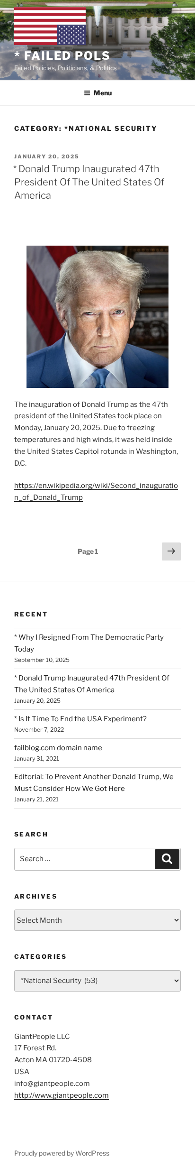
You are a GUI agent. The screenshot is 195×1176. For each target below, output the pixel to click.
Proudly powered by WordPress (61, 1153)
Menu (103, 93)
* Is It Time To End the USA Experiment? (80, 719)
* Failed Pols (62, 56)
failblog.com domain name (58, 748)
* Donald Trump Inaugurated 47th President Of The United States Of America (88, 182)
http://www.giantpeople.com (61, 1095)
